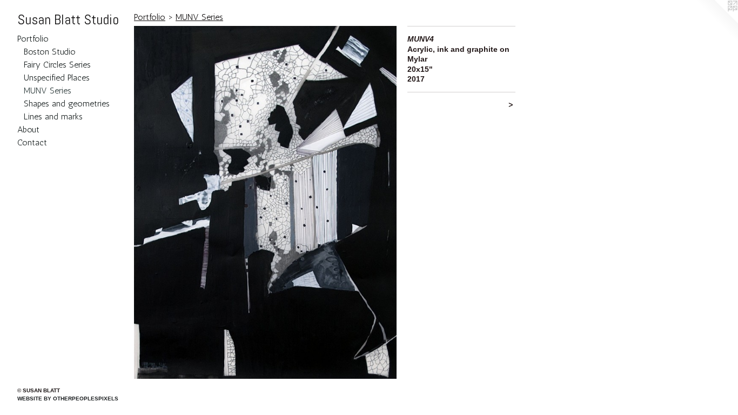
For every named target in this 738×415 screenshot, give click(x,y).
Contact (32, 142)
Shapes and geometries (67, 103)
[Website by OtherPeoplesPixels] (716, 21)
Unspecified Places (57, 77)
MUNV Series (47, 90)
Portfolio (33, 39)
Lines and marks (53, 116)
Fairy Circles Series (57, 64)
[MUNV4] (265, 202)
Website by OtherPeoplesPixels (67, 398)
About (28, 129)
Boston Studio (50, 51)
